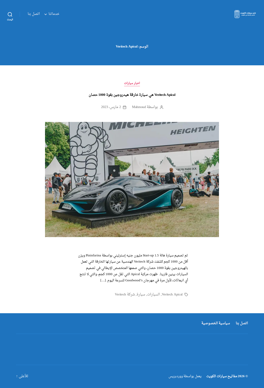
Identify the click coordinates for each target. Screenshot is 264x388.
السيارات (153, 294)
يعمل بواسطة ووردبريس (185, 376)
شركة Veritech (125, 294)
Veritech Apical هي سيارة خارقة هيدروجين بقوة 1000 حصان (132, 95)
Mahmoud (139, 107)
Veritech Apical (172, 294)
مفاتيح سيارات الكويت (221, 376)
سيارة (141, 294)
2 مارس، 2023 (111, 107)
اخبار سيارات (132, 83)
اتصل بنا (34, 14)
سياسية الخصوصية (215, 323)
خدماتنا (54, 14)
